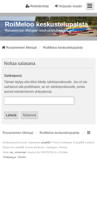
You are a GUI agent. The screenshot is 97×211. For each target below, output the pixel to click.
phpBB (45, 142)
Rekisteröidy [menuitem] (39, 6)
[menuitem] (9, 157)
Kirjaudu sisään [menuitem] (70, 6)
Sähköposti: (13, 76)
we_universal (18, 152)
